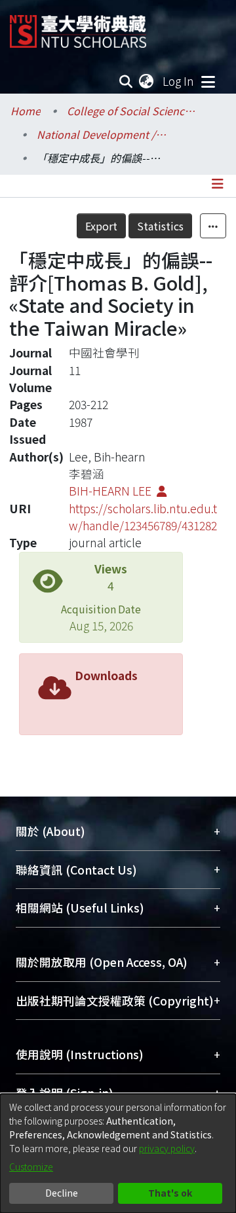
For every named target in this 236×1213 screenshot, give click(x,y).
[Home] (78, 26)
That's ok (170, 1192)
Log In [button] (179, 81)
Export (101, 226)
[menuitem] (147, 81)
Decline (61, 1192)
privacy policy (167, 1148)
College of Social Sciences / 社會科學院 (132, 110)
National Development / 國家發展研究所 (102, 134)
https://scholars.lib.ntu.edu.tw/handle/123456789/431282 (143, 517)
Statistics (160, 226)
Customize (31, 1166)
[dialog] (118, 1153)
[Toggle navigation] (207, 81)
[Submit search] (126, 81)
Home (25, 110)
